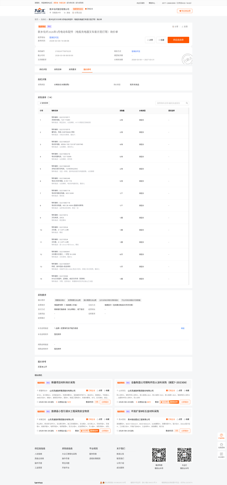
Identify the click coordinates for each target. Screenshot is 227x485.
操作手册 (38, 463)
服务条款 (93, 454)
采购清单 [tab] (57, 69)
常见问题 (65, 463)
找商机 (43, 19)
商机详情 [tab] (43, 69)
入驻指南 (38, 454)
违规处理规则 (94, 459)
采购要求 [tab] (72, 69)
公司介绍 (120, 463)
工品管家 (38, 468)
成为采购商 (79, 3)
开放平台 (65, 468)
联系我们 (120, 459)
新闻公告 (120, 454)
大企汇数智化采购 (69, 454)
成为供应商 (70, 3)
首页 (36, 19)
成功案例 (120, 468)
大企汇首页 (141, 3)
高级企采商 (39, 459)
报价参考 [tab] (87, 69)
